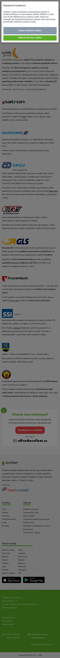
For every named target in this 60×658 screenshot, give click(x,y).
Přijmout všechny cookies (30, 38)
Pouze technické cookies (30, 30)
